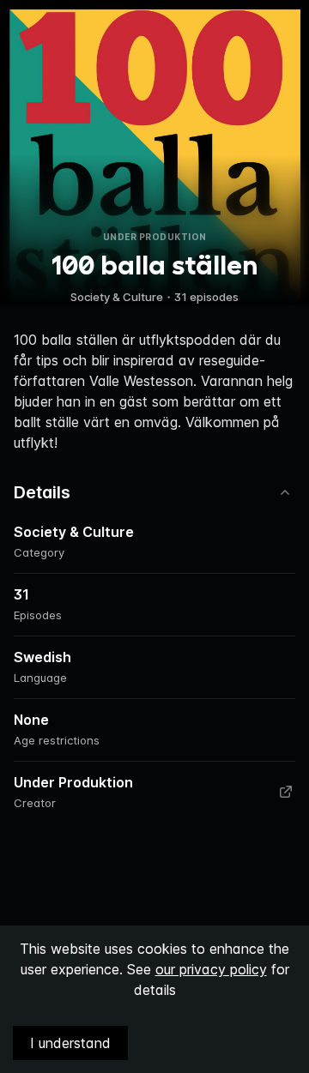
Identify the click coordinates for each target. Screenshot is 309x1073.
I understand (70, 1043)
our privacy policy (211, 969)
